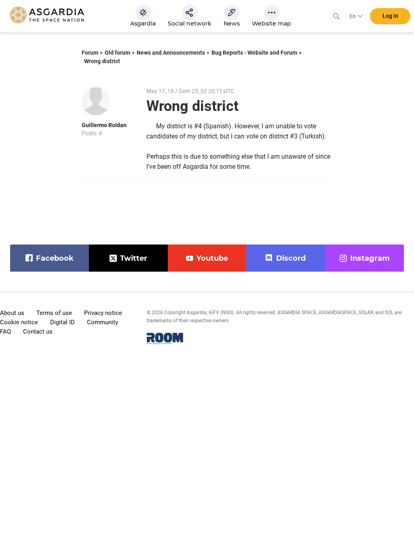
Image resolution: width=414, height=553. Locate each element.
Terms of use (54, 313)
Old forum (117, 52)
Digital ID (62, 322)
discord (291, 258)
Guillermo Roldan (104, 125)
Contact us (38, 331)
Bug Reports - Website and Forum (254, 52)
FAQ (5, 331)
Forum (90, 52)
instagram (370, 258)
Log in (390, 16)
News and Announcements (171, 52)
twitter (133, 258)
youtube (212, 258)
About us (12, 313)
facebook (55, 258)
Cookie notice (19, 322)
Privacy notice (103, 313)
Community (102, 322)
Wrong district (102, 61)
